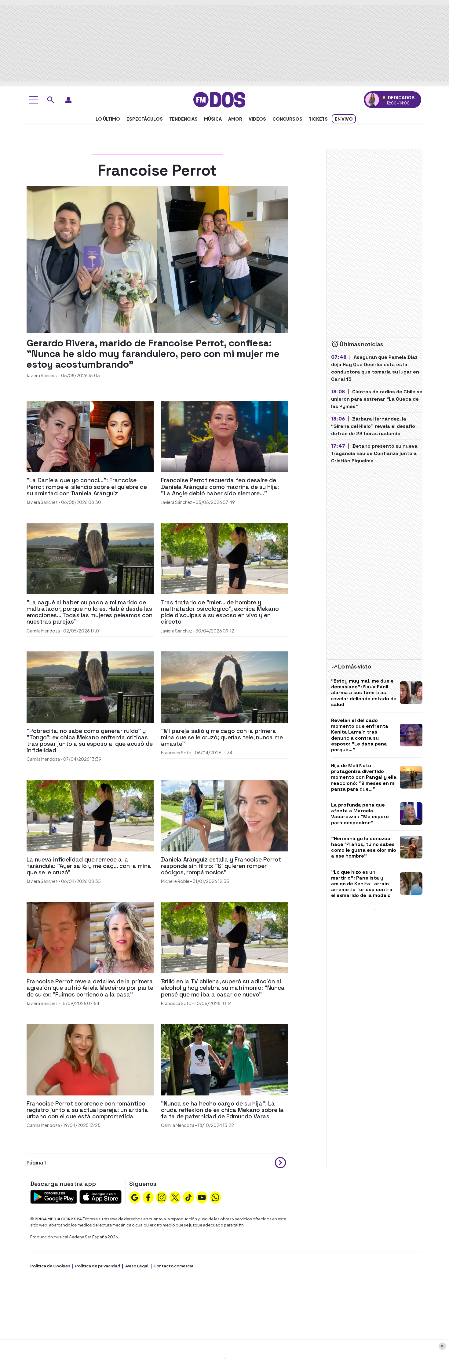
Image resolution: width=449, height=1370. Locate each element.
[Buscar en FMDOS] (50, 100)
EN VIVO (344, 119)
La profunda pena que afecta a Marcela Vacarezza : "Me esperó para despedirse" (360, 814)
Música (213, 119)
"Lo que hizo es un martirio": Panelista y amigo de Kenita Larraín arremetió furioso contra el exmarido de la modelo (361, 884)
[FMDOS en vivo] (372, 100)
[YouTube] (201, 1197)
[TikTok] (188, 1197)
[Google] (134, 1197)
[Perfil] (68, 100)
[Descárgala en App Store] (100, 1196)
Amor (235, 119)
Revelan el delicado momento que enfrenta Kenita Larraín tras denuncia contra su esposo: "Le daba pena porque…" (359, 735)
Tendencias (183, 119)
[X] (175, 1197)
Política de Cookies (50, 1265)
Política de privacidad (97, 1265)
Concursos (287, 119)
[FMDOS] (219, 99)
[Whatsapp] (215, 1197)
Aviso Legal (136, 1265)
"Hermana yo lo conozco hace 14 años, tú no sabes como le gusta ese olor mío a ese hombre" (363, 847)
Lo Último (108, 119)
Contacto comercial (174, 1265)
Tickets (318, 119)
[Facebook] (148, 1197)
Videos (257, 119)
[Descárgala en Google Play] (53, 1196)
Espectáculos (144, 119)
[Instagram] (161, 1197)
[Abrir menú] (33, 100)
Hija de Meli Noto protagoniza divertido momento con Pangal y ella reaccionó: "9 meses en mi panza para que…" (363, 777)
